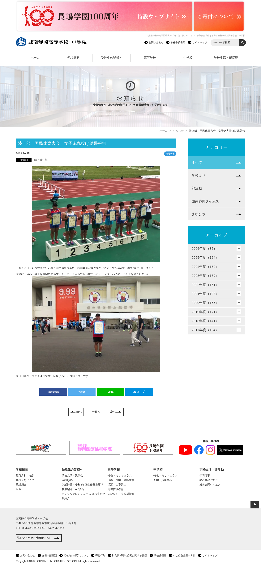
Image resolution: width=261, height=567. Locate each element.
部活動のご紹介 (208, 480)
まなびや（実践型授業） (122, 493)
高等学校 (150, 57)
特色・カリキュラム (120, 475)
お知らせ (178, 130)
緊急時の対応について (76, 555)
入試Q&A (67, 480)
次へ (113, 411)
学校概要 (73, 57)
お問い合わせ (156, 42)
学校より (198, 175)
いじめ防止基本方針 (184, 555)
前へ (79, 411)
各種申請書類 (177, 42)
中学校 (188, 57)
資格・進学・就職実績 (121, 480)
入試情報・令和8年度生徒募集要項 (82, 484)
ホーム (35, 57)
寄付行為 (100, 555)
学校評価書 (160, 555)
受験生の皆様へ (111, 57)
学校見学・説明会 (72, 475)
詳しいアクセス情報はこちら (34, 537)
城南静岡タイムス (205, 201)
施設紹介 (21, 484)
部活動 (197, 188)
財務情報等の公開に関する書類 (129, 555)
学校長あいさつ (25, 480)
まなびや (198, 214)
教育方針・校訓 (25, 475)
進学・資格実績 (162, 480)
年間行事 (204, 475)
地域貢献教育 (116, 489)
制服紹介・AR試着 (73, 489)
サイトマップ (199, 42)
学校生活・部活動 (226, 57)
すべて (197, 162)
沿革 (18, 489)
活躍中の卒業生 (117, 484)
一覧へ (96, 411)
